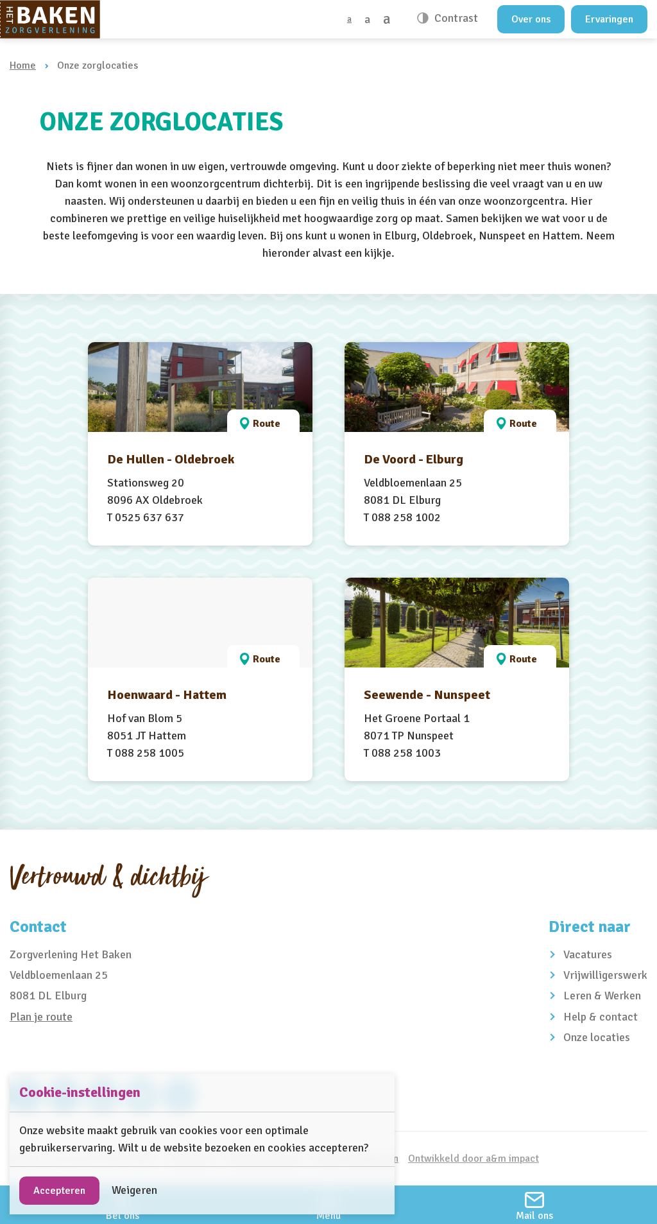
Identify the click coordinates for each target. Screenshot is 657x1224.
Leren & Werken (602, 995)
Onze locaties (596, 1037)
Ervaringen (609, 19)
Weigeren (134, 1190)
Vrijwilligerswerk (605, 975)
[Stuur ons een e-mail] (534, 1204)
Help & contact (600, 1017)
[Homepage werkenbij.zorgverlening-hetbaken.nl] (50, 19)
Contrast (455, 18)
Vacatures (587, 954)
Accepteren (59, 1190)
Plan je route (41, 1017)
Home (23, 65)
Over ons (530, 19)
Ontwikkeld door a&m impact (473, 1158)
